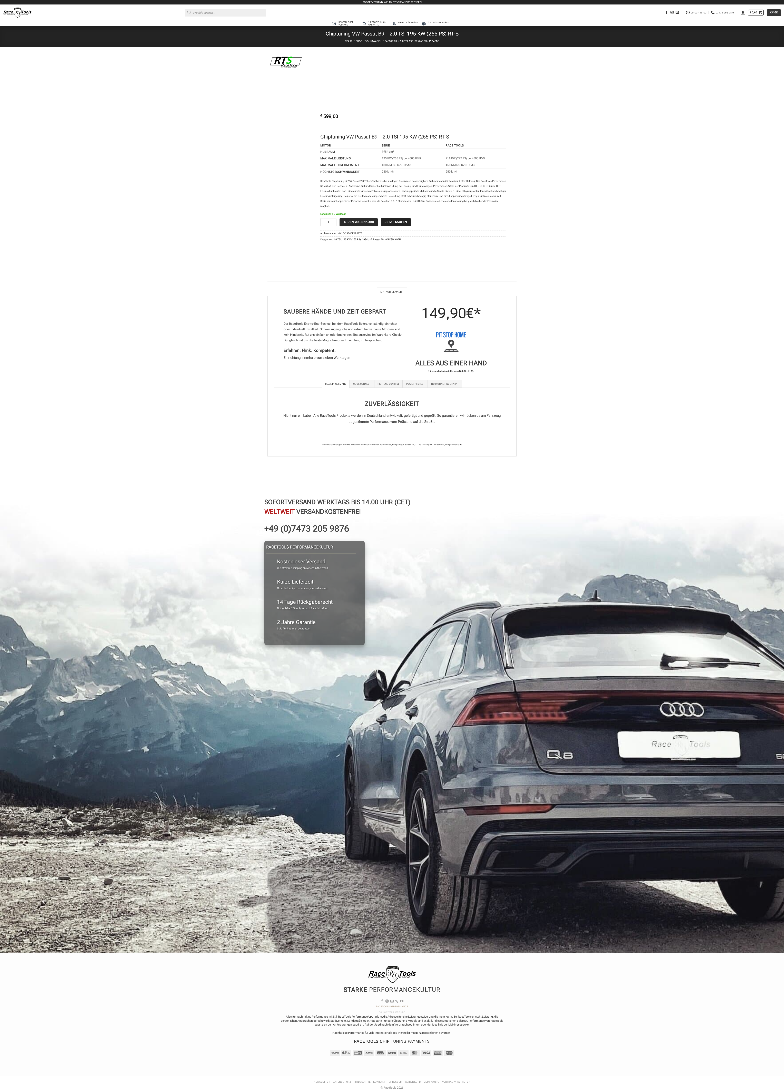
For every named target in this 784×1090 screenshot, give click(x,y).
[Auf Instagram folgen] (672, 12)
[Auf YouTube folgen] (401, 1001)
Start (348, 41)
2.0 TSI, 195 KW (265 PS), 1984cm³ (419, 41)
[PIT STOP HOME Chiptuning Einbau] (451, 342)
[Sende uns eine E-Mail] (677, 12)
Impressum (395, 1081)
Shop (359, 41)
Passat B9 (391, 41)
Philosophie (362, 1081)
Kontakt (379, 1081)
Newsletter (322, 1081)
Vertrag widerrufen (456, 1081)
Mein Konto (431, 1081)
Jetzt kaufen (396, 222)
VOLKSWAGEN (373, 41)
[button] (743, 12)
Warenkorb (413, 1081)
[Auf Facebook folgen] (666, 12)
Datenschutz (342, 1081)
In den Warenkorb (358, 222)
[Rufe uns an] (397, 1001)
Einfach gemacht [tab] (392, 291)
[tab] (336, 384)
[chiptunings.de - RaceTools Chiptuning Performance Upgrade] (17, 13)
